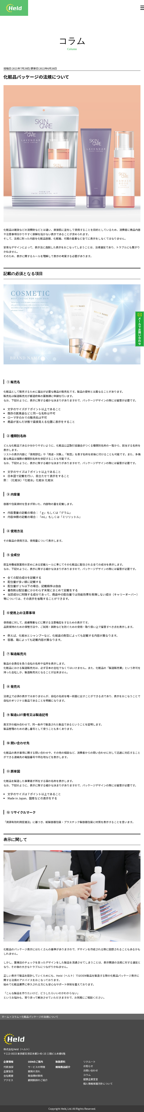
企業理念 (8, 1071)
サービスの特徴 (36, 1067)
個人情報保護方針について (98, 1083)
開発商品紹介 (62, 1067)
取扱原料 (60, 1061)
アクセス (8, 1080)
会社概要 (8, 1075)
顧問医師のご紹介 (38, 1080)
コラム (87, 1075)
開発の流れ (34, 1071)
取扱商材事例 (35, 1075)
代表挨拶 (8, 1067)
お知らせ (88, 1066)
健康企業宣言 (90, 1079)
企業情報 (8, 1061)
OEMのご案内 (35, 1061)
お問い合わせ (90, 1070)
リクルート (89, 1061)
